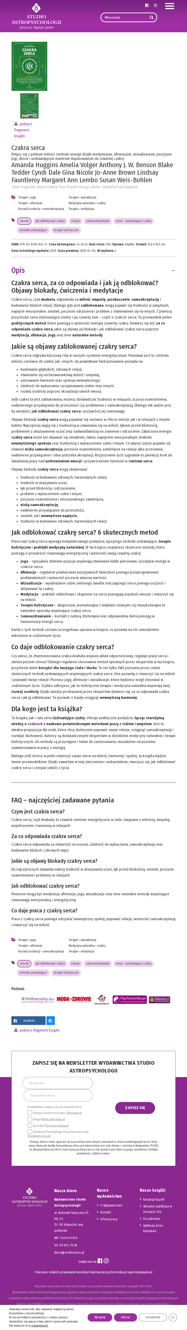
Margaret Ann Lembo (70, 180)
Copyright (132, 1286)
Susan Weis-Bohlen (125, 180)
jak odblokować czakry (50, 221)
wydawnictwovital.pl (76, 1272)
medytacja (87, 209)
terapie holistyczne (66, 230)
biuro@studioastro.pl (69, 1253)
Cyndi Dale (46, 172)
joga (33, 197)
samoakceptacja (53, 209)
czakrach (36, 723)
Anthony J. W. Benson (127, 165)
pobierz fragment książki (23, 130)
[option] (29, 105)
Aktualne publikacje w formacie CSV (157, 1209)
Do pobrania (151, 1219)
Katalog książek (154, 1199)
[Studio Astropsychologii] (36, 16)
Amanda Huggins (34, 165)
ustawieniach (39, 1325)
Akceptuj (99, 1317)
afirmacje (36, 203)
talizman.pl (97, 1272)
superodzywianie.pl (139, 1272)
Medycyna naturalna (82, 203)
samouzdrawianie (97, 221)
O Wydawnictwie (111, 1205)
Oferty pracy (108, 1219)
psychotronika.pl (116, 1272)
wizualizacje (88, 197)
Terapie (23, 197)
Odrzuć (125, 1317)
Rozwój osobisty (29, 209)
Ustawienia (153, 1317)
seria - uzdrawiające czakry (133, 221)
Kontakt (105, 1212)
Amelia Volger (79, 165)
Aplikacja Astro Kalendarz (153, 1228)
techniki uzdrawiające (33, 230)
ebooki (24, 221)
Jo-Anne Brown (115, 172)
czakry (101, 203)
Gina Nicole (77, 172)
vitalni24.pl (56, 1272)
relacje (75, 221)
